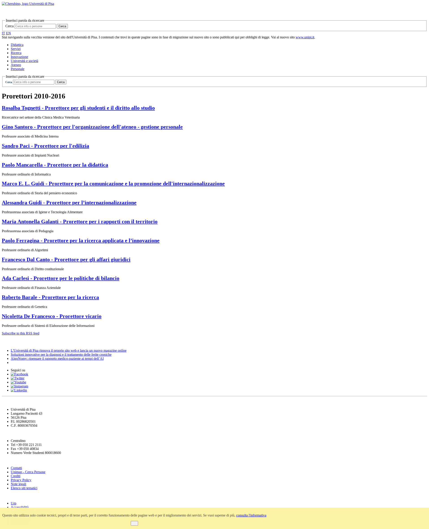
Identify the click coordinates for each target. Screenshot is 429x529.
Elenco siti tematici (24, 488)
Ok (134, 523)
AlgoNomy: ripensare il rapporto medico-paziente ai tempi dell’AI (57, 358)
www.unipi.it (305, 37)
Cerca (9, 26)
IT (3, 33)
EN (8, 33)
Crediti (15, 476)
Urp (13, 503)
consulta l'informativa (251, 515)
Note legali (18, 484)
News (6, 342)
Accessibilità (20, 507)
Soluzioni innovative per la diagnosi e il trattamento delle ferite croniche (61, 354)
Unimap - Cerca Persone (28, 472)
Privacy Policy (21, 480)
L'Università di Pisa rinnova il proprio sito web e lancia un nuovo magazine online (68, 350)
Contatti (16, 468)
